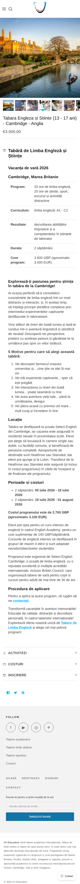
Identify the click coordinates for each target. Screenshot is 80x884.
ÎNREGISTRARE (40, 816)
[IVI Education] (40, 9)
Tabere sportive (16, 755)
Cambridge (18, 867)
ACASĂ (11, 778)
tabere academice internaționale (43, 842)
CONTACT (13, 787)
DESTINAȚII (31, 778)
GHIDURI (51, 778)
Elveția (17, 859)
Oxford (7, 867)
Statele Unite (29, 859)
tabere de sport (28, 846)
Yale (27, 867)
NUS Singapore (41, 867)
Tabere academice (18, 739)
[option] (40, 58)
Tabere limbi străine (19, 747)
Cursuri (11, 763)
